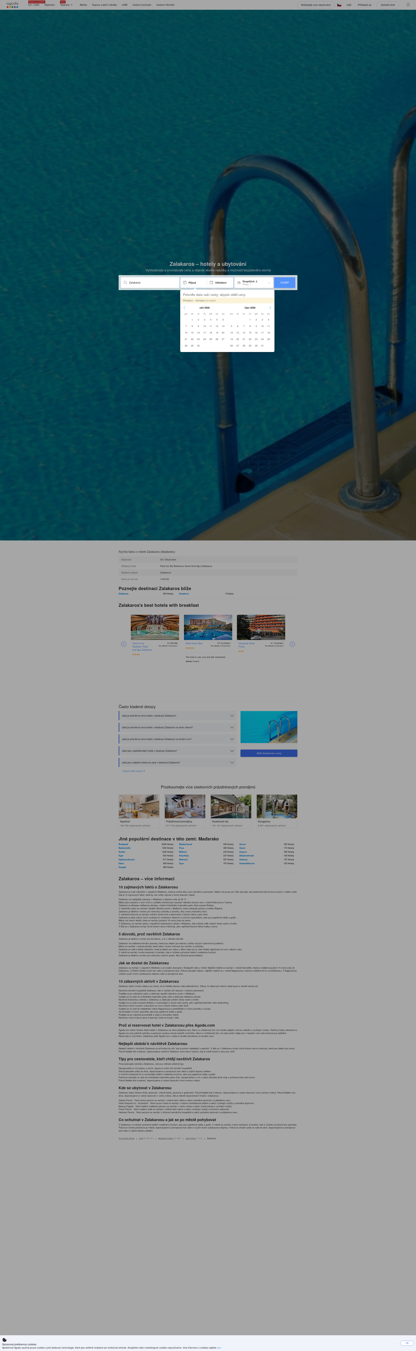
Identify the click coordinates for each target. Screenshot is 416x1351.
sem (219, 1347)
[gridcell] (192, 319)
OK (407, 1342)
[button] (184, 307)
